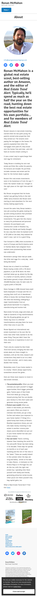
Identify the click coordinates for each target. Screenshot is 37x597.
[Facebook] (5, 65)
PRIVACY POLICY (8, 543)
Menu (7, 10)
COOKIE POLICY (8, 545)
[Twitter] (11, 65)
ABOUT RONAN (8, 536)
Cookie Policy (17, 586)
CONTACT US (8, 542)
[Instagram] (17, 65)
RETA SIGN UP (8, 537)
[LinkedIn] (22, 65)
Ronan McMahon (12, 3)
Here (8, 487)
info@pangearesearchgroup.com (15, 60)
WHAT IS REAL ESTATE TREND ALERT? (13, 546)
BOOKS (7, 539)
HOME (6, 534)
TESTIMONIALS (8, 540)
